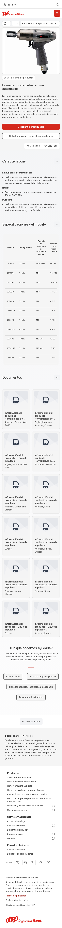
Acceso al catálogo (16, 821)
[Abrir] (57, 13)
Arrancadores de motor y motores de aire (27, 794)
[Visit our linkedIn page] (48, 862)
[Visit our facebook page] (40, 862)
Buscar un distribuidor (17, 830)
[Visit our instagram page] (25, 862)
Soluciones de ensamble (19, 777)
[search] (57, 4)
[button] (31, 161)
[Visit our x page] (33, 862)
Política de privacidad (16, 895)
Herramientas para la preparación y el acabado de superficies (29, 800)
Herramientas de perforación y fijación (25, 790)
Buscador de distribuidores (20, 854)
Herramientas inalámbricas (19, 786)
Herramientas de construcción (21, 781)
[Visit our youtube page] (17, 862)
